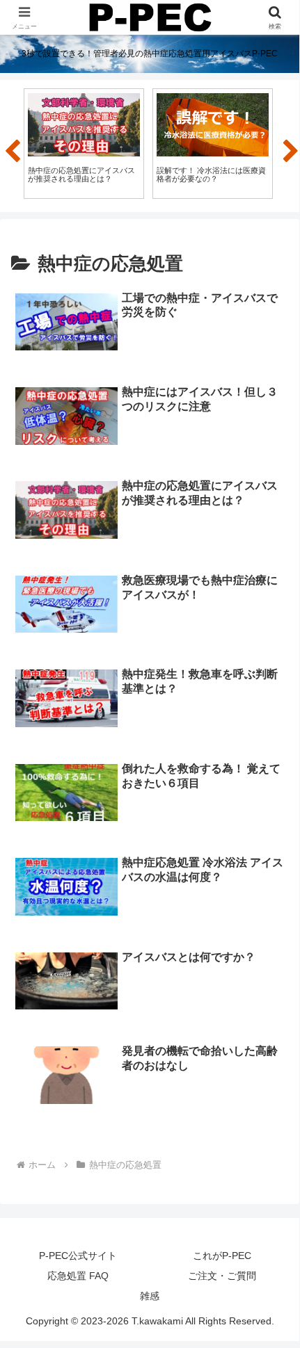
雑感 (149, 1295)
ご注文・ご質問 (222, 1275)
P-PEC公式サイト (78, 1255)
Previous (10, 146)
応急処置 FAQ (78, 1275)
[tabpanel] (84, 143)
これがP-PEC (222, 1255)
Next (289, 146)
